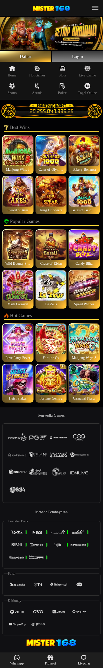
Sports (12, 93)
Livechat (84, 663)
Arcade (37, 93)
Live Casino (87, 75)
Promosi (50, 663)
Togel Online (87, 93)
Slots (62, 75)
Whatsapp (17, 663)
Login (77, 56)
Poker (62, 93)
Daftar (26, 56)
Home (12, 75)
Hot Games (37, 75)
